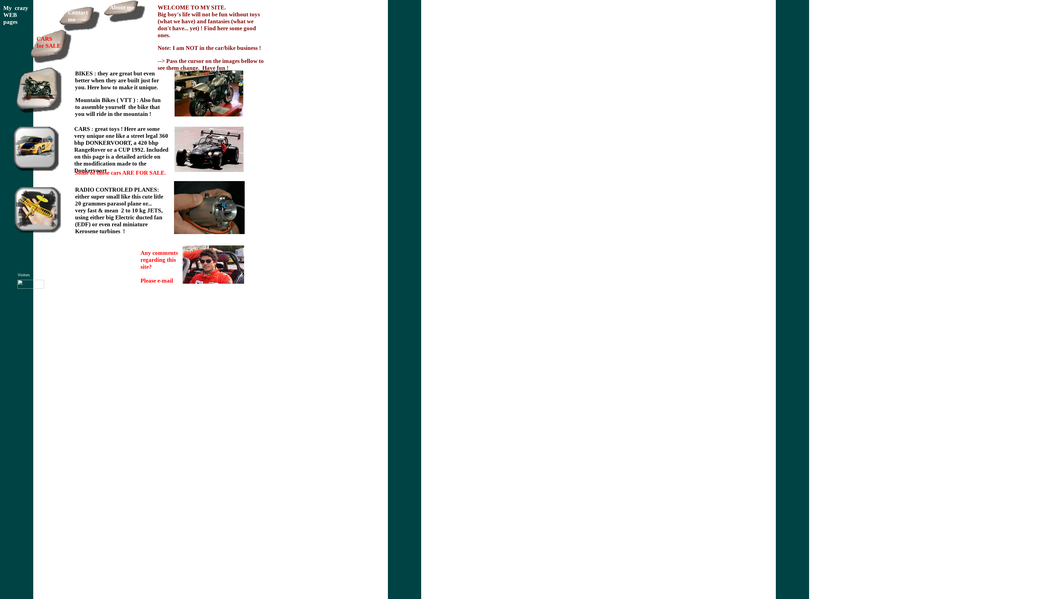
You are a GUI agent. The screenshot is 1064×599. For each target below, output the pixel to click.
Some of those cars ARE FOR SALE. (120, 172)
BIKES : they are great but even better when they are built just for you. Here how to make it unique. (117, 80)
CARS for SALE (49, 42)
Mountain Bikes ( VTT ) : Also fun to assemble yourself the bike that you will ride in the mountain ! (118, 107)
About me (122, 7)
